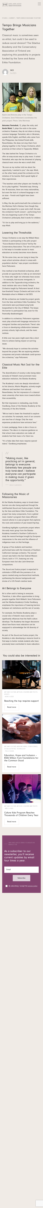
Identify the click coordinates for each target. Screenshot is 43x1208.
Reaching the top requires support (21, 701)
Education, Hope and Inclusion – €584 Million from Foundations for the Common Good (21, 758)
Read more (11, 707)
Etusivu (4, 18)
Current (12, 18)
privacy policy (32, 886)
